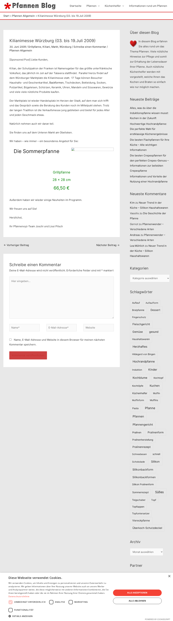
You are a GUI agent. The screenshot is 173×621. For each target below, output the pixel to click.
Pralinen (136, 432)
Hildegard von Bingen (143, 354)
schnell (156, 454)
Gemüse (137, 331)
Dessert (155, 310)
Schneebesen (139, 454)
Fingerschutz (139, 317)
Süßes (159, 492)
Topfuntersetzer (141, 513)
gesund (153, 331)
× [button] (169, 576)
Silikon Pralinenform (143, 484)
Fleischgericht (141, 324)
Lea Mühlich (137, 245)
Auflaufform (152, 302)
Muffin (156, 393)
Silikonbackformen (144, 477)
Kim (132, 202)
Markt (54, 46)
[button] (58, 616)
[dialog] (86, 597)
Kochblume (140, 377)
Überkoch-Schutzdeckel (147, 528)
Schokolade (138, 461)
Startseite (75, 5)
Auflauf (136, 302)
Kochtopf (158, 378)
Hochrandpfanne (144, 361)
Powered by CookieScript (157, 619)
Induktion (137, 369)
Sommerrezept (140, 492)
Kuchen (155, 385)
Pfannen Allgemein (20, 50)
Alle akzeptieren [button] (137, 592)
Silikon (155, 461)
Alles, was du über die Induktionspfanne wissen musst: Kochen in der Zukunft (149, 113)
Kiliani (46, 46)
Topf (153, 500)
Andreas (135, 235)
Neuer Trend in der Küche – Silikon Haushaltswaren (148, 250)
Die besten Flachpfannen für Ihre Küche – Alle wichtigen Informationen (149, 144)
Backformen (56, 82)
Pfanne (150, 408)
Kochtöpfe (137, 385)
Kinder (152, 369)
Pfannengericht (143, 424)
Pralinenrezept (141, 447)
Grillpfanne (34, 46)
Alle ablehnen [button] (137, 600)
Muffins (154, 400)
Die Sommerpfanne (36, 151)
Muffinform (138, 400)
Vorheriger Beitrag (16, 245)
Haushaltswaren (141, 339)
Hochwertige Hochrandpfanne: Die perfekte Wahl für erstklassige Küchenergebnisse (149, 129)
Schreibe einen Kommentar (89, 46)
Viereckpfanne (141, 520)
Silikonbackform (142, 469)
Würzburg (65, 46)
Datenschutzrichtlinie (18, 596)
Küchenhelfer (113, 5)
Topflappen (138, 506)
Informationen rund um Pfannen (148, 5)
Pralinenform (156, 432)
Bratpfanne (138, 310)
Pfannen (91, 5)
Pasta (135, 408)
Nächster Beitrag (107, 245)
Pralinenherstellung (142, 439)
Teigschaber (138, 500)
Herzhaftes (140, 346)
